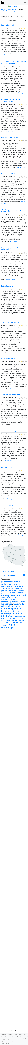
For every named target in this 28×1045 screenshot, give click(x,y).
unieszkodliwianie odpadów (11, 588)
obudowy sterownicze (9, 622)
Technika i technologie (9, 11)
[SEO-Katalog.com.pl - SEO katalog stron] (2, 2)
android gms (7, 584)
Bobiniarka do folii (7, 25)
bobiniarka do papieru (15, 621)
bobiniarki (16, 599)
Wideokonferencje (8, 358)
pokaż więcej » (5, 55)
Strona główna (5, 9)
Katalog (13, 9)
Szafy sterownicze (8, 174)
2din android (17, 606)
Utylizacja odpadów (8, 467)
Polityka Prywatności (9, 1039)
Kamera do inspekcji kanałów (12, 431)
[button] (22, 2)
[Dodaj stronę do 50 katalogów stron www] (14, 6)
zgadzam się (4, 1038)
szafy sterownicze (8, 598)
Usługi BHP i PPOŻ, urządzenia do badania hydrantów (13, 62)
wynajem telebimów (11, 615)
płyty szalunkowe (9, 590)
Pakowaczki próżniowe (9, 137)
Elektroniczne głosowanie (10, 395)
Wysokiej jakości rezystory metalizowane (11, 211)
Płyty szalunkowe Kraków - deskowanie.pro (11, 100)
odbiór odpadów (19, 593)
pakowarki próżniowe (10, 602)
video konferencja (8, 626)
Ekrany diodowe (7, 505)
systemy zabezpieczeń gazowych (12, 585)
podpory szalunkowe (10, 582)
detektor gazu (8, 595)
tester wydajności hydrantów (10, 612)
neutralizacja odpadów (14, 618)
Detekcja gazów (7, 286)
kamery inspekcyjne (11, 608)
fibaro (3, 621)
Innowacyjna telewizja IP (10, 322)
